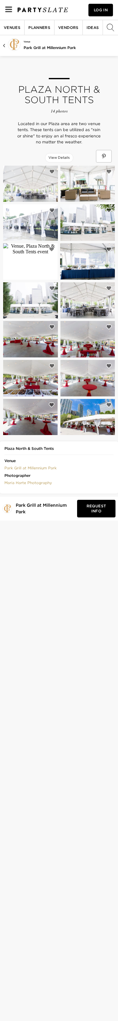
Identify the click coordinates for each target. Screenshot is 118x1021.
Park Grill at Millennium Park (50, 47)
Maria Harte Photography (28, 482)
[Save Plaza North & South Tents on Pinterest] (104, 156)
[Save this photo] (52, 171)
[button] (30, 467)
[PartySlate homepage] (43, 10)
